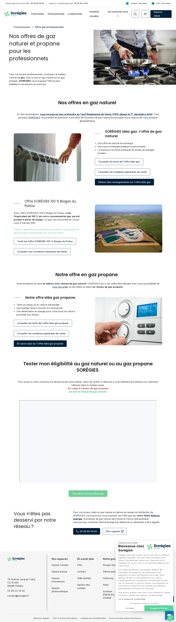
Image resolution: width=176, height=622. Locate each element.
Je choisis (130, 608)
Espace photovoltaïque (60, 590)
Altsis (106, 584)
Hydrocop (108, 578)
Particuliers (37, 14)
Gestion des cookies (83, 586)
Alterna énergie (111, 571)
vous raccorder (60, 287)
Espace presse (59, 571)
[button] (170, 618)
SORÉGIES (34, 117)
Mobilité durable (94, 14)
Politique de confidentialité (93, 618)
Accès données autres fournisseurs (125, 618)
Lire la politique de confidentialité (131, 599)
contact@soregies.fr (18, 595)
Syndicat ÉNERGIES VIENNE (109, 594)
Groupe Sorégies (112, 565)
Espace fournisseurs (58, 580)
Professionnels (56, 14)
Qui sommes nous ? (118, 14)
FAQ (79, 565)
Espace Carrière (60, 565)
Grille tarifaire (84, 578)
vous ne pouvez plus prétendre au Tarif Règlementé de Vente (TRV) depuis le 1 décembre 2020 (96, 114)
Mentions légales (41, 618)
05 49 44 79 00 (16, 590)
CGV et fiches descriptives (65, 618)
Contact (81, 571)
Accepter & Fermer (158, 608)
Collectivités (75, 14)
